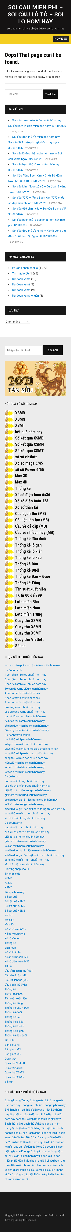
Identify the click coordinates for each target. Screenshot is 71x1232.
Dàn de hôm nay (32, 1142)
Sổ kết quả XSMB (29, 438)
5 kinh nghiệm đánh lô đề (19, 1109)
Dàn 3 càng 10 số (22, 1137)
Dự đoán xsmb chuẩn (25, 295)
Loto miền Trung (28, 614)
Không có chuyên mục (34, 1151)
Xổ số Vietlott (13, 938)
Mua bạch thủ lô (35, 1160)
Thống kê (23, 488)
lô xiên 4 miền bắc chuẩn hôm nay (25, 771)
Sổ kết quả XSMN (29, 444)
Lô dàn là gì (45, 1155)
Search (53, 350)
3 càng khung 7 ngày (17, 1100)
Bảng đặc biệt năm (49, 1123)
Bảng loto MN (13, 1049)
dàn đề (23, 1146)
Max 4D (21, 482)
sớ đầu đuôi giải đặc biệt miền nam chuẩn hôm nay (34, 855)
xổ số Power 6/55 (29, 469)
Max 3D (21, 475)
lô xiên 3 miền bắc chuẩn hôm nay (25, 767)
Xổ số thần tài (26, 507)
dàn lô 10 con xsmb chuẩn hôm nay (26, 716)
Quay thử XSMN (28, 626)
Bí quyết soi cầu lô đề (22, 1114)
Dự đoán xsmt (21, 284)
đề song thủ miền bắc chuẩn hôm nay (27, 730)
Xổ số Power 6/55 (15, 929)
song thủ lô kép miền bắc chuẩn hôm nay (29, 753)
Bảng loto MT (13, 1044)
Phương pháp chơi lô (25, 268)
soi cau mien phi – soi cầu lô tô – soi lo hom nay (36, 14)
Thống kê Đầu (26, 564)
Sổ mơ (20, 645)
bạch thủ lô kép (25, 1118)
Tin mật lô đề (20, 273)
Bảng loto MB (13, 1053)
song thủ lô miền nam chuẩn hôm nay (27, 859)
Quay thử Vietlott (29, 639)
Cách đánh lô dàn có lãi (41, 1132)
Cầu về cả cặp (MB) (31, 526)
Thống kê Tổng (27, 583)
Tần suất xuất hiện (30, 589)
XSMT (20, 425)
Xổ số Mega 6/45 (15, 933)
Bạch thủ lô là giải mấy (47, 1118)
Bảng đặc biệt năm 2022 (19, 1128)
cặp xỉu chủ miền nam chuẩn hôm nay (27, 831)
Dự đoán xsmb (21, 279)
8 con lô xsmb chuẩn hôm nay (22, 702)
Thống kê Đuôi (27, 570)
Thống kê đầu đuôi (30, 538)
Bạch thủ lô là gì (14, 1123)
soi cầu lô (21, 1169)
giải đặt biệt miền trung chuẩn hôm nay (28, 790)
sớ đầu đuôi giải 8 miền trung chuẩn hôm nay (31, 799)
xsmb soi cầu (22, 1179)
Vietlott (9, 915)
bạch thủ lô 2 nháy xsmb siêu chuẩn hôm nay (31, 748)
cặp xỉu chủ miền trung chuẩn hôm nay (27, 785)
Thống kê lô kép (28, 557)
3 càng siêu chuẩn (31, 1105)
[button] (61, 39)
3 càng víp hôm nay (54, 1105)
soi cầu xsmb (35, 1169)
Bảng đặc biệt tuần (45, 1128)
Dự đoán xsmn (21, 290)
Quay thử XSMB (28, 620)
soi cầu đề (49, 1169)
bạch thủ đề (31, 1123)
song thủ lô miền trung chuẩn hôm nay (27, 813)
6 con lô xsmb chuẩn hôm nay (22, 697)
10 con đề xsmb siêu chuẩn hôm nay (26, 688)
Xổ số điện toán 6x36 (32, 494)
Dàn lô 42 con (51, 1142)
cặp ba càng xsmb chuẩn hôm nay (25, 711)
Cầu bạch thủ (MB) (30, 513)
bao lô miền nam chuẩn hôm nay (24, 827)
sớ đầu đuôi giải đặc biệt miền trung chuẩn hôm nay (35, 808)
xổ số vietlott (26, 457)
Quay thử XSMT (28, 633)
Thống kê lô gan (28, 545)
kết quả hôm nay (28, 431)
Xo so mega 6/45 (29, 463)
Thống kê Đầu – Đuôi (32, 576)
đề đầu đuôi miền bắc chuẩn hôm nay (27, 725)
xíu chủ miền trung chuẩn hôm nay (25, 818)
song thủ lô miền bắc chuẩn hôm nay (26, 757)
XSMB (20, 413)
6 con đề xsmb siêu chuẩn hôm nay (25, 679)
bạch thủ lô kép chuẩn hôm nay (23, 739)
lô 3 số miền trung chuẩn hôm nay (25, 804)
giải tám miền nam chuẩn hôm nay (25, 841)
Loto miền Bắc (27, 601)
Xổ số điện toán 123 (31, 501)
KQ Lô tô (10, 1040)
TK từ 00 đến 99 (28, 595)
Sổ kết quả (11, 896)
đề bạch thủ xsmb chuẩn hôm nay (25, 720)
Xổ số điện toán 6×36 (17, 961)
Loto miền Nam (27, 608)
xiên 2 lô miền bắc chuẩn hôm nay (25, 762)
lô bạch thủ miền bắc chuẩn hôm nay (26, 744)
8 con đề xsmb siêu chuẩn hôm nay (25, 683)
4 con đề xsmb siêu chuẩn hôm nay (25, 674)
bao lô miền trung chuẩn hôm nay (24, 781)
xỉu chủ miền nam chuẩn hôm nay (24, 864)
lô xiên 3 (20, 1160)
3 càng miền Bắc (39, 1100)
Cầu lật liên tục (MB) (32, 519)
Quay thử (10, 1058)
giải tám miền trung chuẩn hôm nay (26, 794)
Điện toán (10, 947)
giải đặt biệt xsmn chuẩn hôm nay (24, 836)
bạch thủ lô (41, 1114)
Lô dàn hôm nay (29, 1155)
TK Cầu (9, 966)
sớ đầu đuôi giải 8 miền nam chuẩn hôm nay (31, 850)
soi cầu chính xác (37, 1165)
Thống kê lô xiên (29, 551)
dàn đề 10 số (34, 1146)
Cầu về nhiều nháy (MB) (34, 532)
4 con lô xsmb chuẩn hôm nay (22, 693)
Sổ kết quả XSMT (29, 450)
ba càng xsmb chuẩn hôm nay (22, 707)
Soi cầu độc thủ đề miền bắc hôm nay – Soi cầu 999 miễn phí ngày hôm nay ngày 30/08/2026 (35, 142)
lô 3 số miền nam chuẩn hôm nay (24, 845)
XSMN (20, 419)
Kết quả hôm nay (15, 892)
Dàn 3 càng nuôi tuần (45, 1137)
